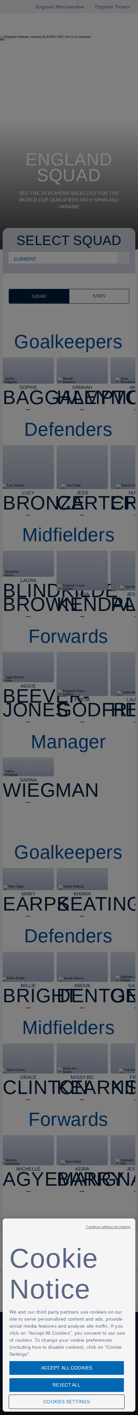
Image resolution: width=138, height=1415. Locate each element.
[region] (69, 1315)
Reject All (66, 1385)
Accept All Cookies (66, 1367)
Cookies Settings (66, 1401)
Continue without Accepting (108, 1227)
